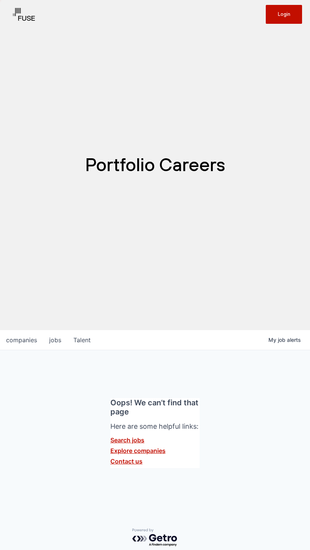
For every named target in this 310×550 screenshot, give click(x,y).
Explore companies (138, 450)
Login (284, 14)
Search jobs (127, 440)
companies (21, 340)
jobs (55, 340)
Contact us (126, 461)
